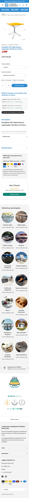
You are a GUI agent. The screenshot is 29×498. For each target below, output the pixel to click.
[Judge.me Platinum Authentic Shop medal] (14, 402)
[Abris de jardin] (21, 325)
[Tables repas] (21, 217)
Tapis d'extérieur (21, 355)
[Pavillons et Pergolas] (8, 325)
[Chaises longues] (21, 258)
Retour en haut (14, 419)
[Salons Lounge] (8, 237)
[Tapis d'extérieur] (21, 347)
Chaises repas (7, 225)
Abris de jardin (21, 332)
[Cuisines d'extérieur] (8, 347)
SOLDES (13, 9)
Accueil (3, 14)
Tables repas (21, 225)
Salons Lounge (7, 245)
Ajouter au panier (19, 85)
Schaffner (4, 44)
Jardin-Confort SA (9, 494)
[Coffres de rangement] (8, 280)
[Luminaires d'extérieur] (8, 258)
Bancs (8, 310)
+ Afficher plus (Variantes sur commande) (12, 112)
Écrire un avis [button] (14, 194)
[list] (14, 29)
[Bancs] (8, 302)
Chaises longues (21, 266)
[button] (26, 5)
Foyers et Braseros (21, 288)
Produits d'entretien (21, 311)
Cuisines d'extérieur (7, 355)
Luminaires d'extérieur (7, 266)
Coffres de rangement (7, 289)
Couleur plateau (6, 64)
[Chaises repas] (8, 217)
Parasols (21, 245)
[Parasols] (21, 237)
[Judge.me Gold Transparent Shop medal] (22, 402)
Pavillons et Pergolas (7, 333)
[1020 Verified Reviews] (14, 388)
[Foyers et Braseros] (21, 280)
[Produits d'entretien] (21, 302)
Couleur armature (6, 72)
